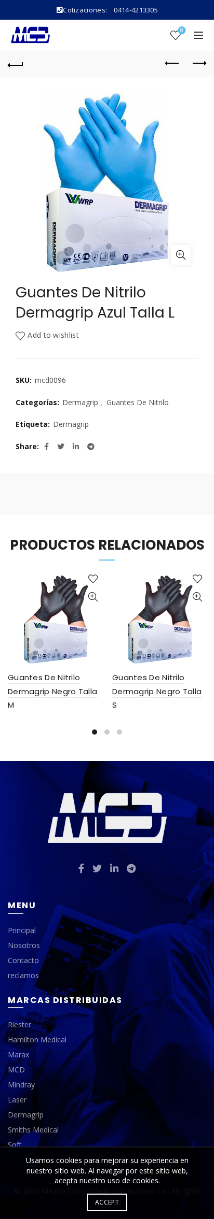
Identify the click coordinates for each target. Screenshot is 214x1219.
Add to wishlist (53, 335)
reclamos (23, 975)
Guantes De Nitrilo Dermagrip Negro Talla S (157, 691)
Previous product (172, 63)
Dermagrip (80, 402)
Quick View (93, 597)
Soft (15, 1145)
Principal (22, 930)
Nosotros (24, 945)
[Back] (16, 63)
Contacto (23, 960)
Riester (19, 1024)
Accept (107, 1202)
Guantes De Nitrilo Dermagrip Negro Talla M (52, 691)
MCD (16, 1069)
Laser (17, 1100)
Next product (198, 63)
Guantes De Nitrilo (137, 402)
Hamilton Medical (37, 1039)
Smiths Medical (33, 1130)
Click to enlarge (181, 255)
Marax (18, 1054)
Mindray (21, 1084)
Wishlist (181, 30)
